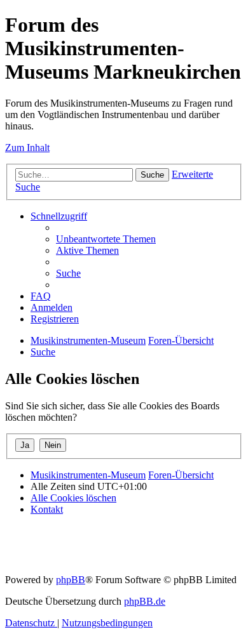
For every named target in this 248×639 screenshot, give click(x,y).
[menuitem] (106, 239)
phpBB (70, 579)
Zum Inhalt (27, 147)
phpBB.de (144, 601)
